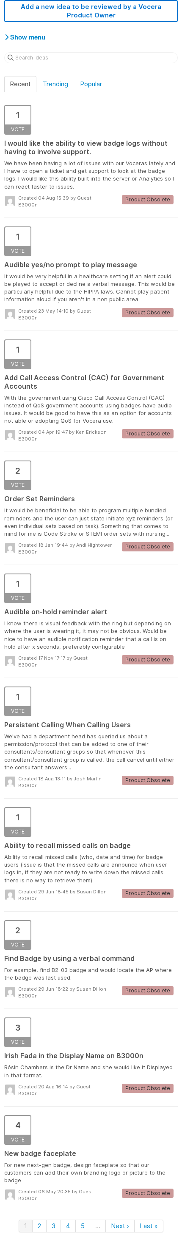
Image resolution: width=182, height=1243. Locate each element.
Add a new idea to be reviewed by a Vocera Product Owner (91, 11)
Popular (91, 84)
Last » (149, 1226)
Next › (120, 1226)
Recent (20, 84)
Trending (55, 84)
